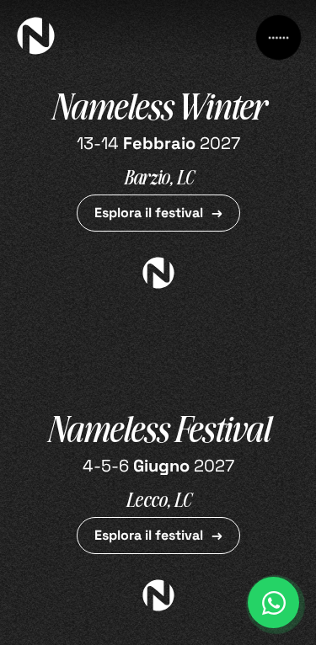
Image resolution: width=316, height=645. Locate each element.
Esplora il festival (148, 212)
